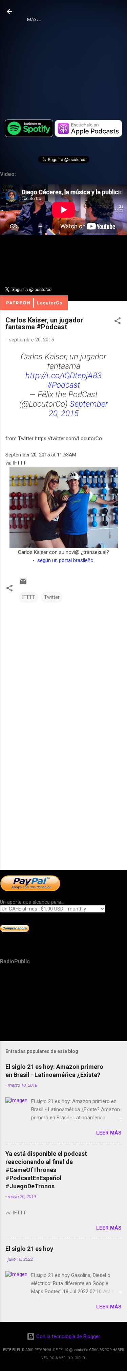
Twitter (52, 597)
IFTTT (28, 597)
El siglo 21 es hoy (29, 1248)
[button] (117, 322)
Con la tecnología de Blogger (67, 1336)
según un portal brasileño (65, 560)
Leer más (109, 1133)
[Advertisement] (63, 811)
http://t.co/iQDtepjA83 (63, 375)
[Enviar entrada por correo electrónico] (23, 584)
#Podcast (63, 385)
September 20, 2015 (78, 408)
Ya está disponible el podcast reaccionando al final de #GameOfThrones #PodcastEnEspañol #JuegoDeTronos (46, 1170)
